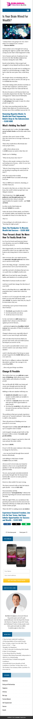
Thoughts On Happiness (9, 647)
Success (4, 706)
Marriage (4, 695)
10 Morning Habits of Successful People (14, 641)
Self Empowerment (7, 703)
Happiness (4, 688)
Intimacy (4, 692)
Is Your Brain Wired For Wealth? (11, 653)
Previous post (11, 532)
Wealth (4, 710)
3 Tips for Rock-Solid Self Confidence (13, 639)
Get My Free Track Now (16, 580)
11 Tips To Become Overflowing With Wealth (15, 649)
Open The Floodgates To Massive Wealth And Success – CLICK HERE (15, 229)
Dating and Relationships (8, 684)
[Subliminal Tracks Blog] (16, 4)
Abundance (5, 681)
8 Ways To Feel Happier (9, 651)
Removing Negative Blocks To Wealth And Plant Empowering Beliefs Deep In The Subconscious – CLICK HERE (15, 117)
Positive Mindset (6, 699)
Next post (23, 532)
